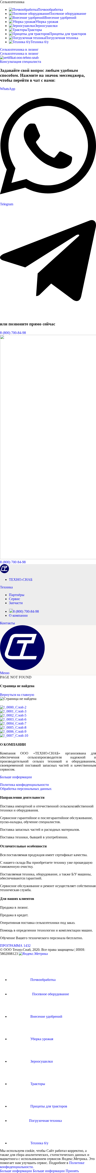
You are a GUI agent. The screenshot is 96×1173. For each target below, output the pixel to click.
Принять (72, 1171)
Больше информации (16, 777)
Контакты (7, 623)
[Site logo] (4, 572)
